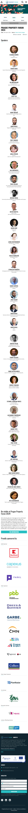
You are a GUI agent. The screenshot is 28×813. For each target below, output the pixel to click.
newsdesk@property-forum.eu (8, 750)
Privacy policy (14, 810)
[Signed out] (2, 2)
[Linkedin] (6, 800)
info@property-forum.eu (8, 770)
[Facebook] (2, 800)
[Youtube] (10, 800)
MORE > (2, 752)
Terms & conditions (21, 809)
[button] (17, 34)
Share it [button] (25, 34)
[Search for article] (22, 2)
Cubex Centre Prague (20, 32)
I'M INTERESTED (14, 532)
